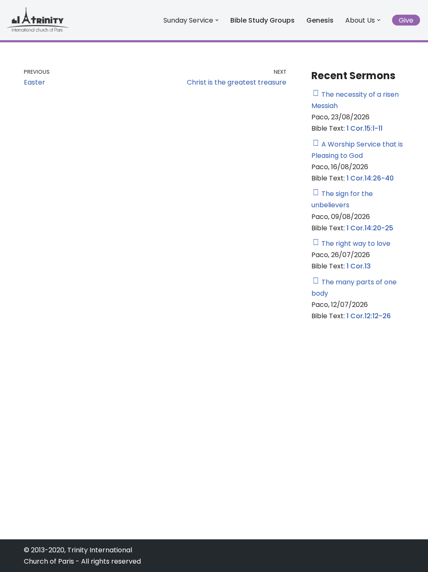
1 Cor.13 (358, 266)
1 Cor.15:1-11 (364, 128)
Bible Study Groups (262, 20)
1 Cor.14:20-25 (369, 228)
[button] (217, 20)
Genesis (320, 20)
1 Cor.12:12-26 (368, 316)
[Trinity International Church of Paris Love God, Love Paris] (37, 19)
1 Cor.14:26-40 (370, 178)
